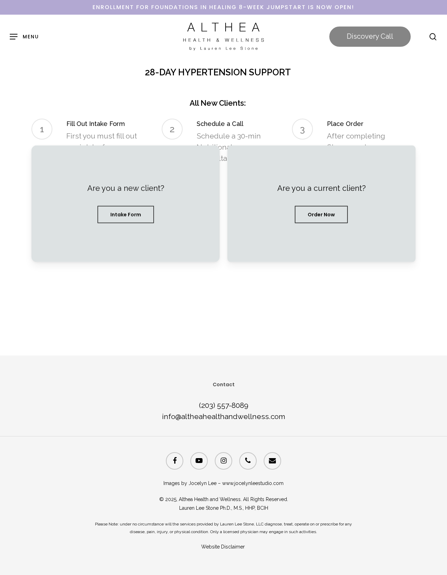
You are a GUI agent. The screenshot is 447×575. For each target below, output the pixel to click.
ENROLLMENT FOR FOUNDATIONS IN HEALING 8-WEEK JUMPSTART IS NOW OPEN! (223, 7)
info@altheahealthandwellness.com (223, 416)
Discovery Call (370, 36)
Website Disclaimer (223, 547)
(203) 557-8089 (223, 405)
